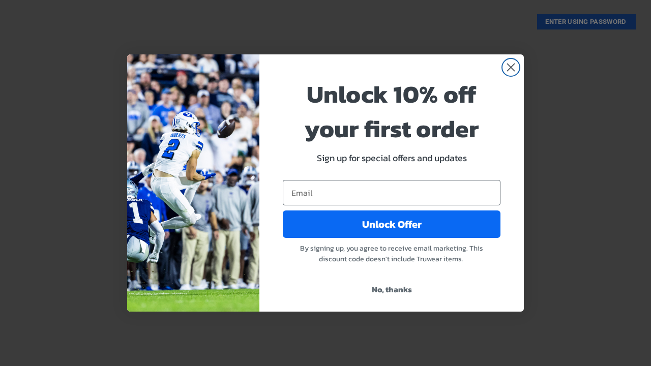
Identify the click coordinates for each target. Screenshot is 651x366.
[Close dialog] (511, 67)
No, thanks (392, 289)
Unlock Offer (392, 224)
